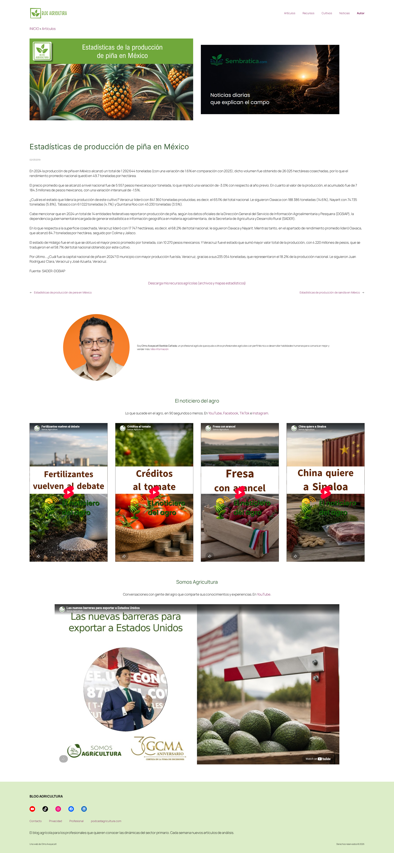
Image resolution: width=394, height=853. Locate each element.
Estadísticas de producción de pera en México (63, 292)
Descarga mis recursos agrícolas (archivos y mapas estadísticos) (197, 283)
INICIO (34, 28)
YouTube (215, 413)
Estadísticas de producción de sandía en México (330, 292)
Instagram (260, 413)
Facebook (230, 413)
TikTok (244, 413)
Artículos (49, 28)
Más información (160, 349)
